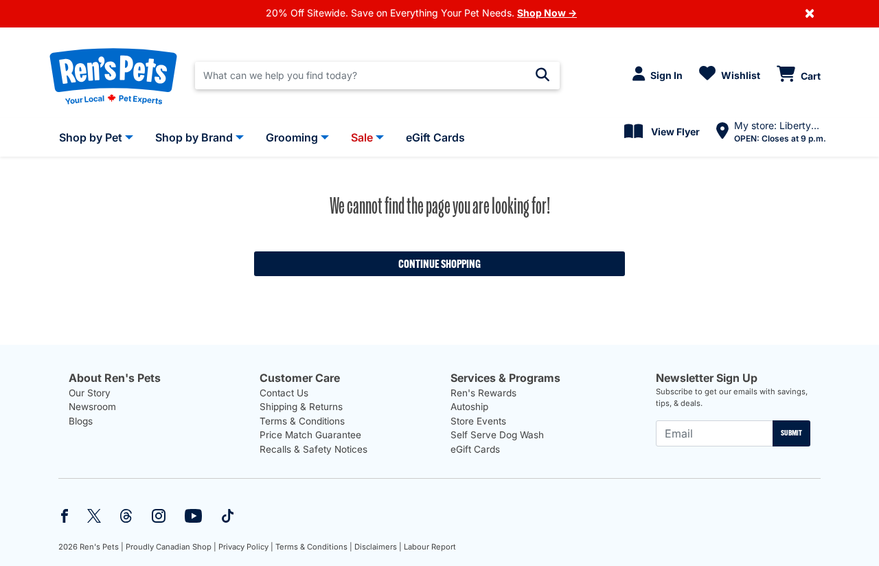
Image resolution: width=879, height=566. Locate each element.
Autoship (469, 406)
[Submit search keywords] (542, 75)
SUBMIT (791, 433)
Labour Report (430, 547)
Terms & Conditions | (313, 547)
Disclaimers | (378, 547)
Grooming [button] (292, 137)
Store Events (478, 421)
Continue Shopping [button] (439, 264)
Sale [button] (362, 137)
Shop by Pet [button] (90, 137)
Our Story (90, 392)
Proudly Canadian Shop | (171, 547)
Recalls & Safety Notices (313, 449)
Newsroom (92, 406)
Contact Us (284, 392)
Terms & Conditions (302, 421)
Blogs (81, 421)
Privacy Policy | (245, 547)
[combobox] (377, 75)
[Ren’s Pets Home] (113, 75)
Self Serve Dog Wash (497, 434)
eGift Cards (475, 449)
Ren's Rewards (483, 392)
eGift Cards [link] (435, 137)
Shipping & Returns (301, 406)
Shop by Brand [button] (194, 137)
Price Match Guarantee (310, 434)
